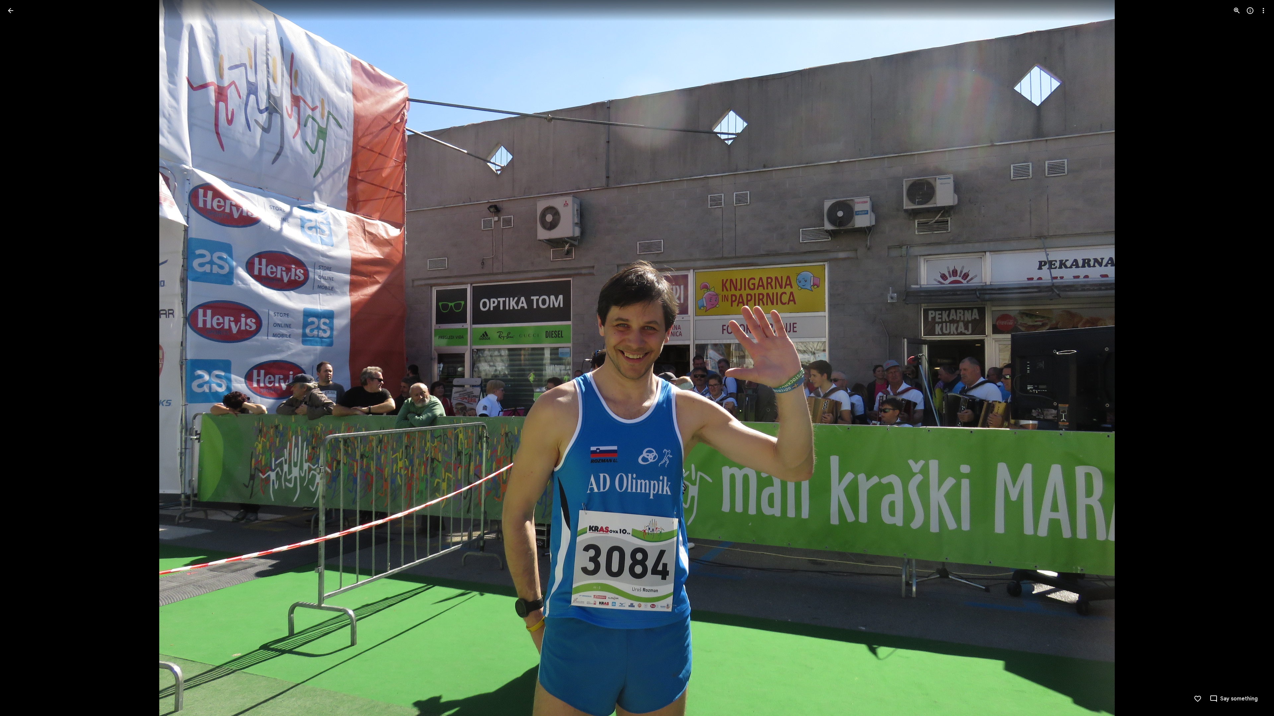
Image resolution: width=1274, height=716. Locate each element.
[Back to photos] (11, 11)
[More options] (1263, 10)
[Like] (1198, 699)
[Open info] (1250, 10)
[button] (18, 358)
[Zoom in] (1236, 10)
